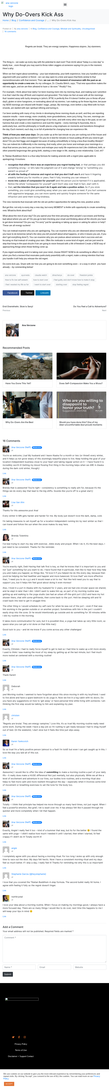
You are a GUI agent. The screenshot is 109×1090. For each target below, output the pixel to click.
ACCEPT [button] (9, 1084)
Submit (7, 974)
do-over (70, 275)
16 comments (10, 31)
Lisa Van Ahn (17, 502)
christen (15, 715)
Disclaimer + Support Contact (21, 1056)
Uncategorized (88, 29)
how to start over (40, 280)
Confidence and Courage (48, 29)
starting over (61, 284)
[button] (65, 4)
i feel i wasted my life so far (17, 284)
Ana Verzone (28, 325)
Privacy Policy (21, 1044)
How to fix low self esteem (16, 280)
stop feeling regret (80, 284)
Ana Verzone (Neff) (21, 447)
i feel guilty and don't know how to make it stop (74, 280)
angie (14, 848)
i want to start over (42, 284)
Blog (35, 29)
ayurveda (25, 275)
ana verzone (10, 275)
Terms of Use (21, 1050)
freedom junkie (86, 275)
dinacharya (57, 275)
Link (4, 473)
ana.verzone (22, 29)
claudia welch (41, 275)
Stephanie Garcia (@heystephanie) (28, 874)
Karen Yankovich (19, 741)
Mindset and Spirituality (70, 29)
